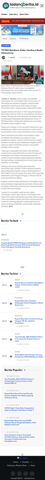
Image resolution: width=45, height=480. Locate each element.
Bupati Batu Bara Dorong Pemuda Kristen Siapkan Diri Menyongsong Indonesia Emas (19, 396)
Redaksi (4, 14)
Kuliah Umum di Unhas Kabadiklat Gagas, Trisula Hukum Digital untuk (29, 285)
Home (5, 39)
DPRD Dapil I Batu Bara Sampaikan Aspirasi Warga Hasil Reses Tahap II (19, 409)
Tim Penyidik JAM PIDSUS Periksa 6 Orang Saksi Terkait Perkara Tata (28, 339)
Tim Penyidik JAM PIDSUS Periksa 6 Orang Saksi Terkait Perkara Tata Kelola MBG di (19, 381)
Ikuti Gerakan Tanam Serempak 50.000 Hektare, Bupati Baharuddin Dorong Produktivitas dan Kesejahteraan (20, 438)
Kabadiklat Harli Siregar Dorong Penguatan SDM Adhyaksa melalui (29, 356)
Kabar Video (24, 14)
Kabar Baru (13, 14)
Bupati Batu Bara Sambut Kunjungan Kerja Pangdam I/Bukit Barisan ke (29, 303)
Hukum (17, 280)
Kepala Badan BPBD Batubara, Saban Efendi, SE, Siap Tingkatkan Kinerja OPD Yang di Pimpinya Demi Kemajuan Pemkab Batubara (21, 245)
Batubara (13, 39)
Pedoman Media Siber (17, 466)
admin (12, 57)
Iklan (33, 466)
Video (15, 462)
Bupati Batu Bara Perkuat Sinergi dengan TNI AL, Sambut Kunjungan (28, 321)
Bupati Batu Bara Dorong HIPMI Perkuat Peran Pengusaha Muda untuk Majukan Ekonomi (20, 423)
